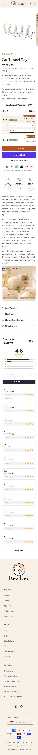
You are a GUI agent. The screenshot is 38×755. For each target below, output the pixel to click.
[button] (2, 3)
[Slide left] (14, 50)
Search (7, 601)
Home (6, 596)
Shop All (7, 656)
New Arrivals (9, 651)
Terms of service (26, 746)
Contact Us (8, 616)
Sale (6, 646)
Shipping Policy (10, 676)
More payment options (19, 160)
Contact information (26, 749)
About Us (8, 606)
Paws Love (16, 742)
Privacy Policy (10, 686)
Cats (6, 636)
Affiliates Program (11, 691)
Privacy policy (13, 746)
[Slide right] (24, 50)
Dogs (6, 631)
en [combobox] (32, 341)
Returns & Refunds (11, 681)
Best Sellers (9, 641)
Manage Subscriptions (13, 697)
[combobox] (33, 375)
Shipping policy (12, 749)
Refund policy (27, 742)
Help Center (9, 611)
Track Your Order (11, 671)
